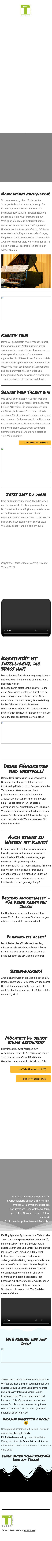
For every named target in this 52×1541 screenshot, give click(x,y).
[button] (35, 442)
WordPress (29, 1530)
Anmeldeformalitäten (34, 1441)
